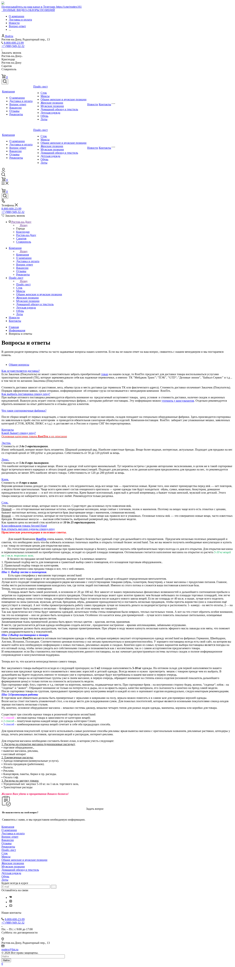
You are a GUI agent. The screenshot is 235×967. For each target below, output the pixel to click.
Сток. (4, 502)
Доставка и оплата (20, 101)
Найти (6, 960)
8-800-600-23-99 (14, 42)
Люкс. (5, 459)
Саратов (21, 238)
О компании (17, 97)
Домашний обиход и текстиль (59, 109)
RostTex (41, 539)
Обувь (44, 116)
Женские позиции (52, 102)
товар (104, 374)
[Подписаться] (53, 887)
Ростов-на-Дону (26, 235)
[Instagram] (10, 902)
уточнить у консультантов (178, 400)
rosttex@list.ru (9, 949)
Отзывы (14, 111)
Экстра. (6, 443)
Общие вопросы (19, 364)
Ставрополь (23, 241)
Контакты (105, 104)
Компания (8, 91)
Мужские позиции (52, 106)
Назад (23, 225)
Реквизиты (16, 114)
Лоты (44, 119)
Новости (92, 104)
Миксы (45, 96)
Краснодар (23, 231)
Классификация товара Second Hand (24, 525)
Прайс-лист (40, 86)
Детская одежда (50, 112)
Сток (44, 92)
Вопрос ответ (17, 104)
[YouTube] (10, 906)
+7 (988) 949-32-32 (12, 46)
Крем (4, 479)
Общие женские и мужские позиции (63, 99)
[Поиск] (4, 81)
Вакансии (15, 107)
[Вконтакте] (10, 897)
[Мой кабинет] (3, 170)
